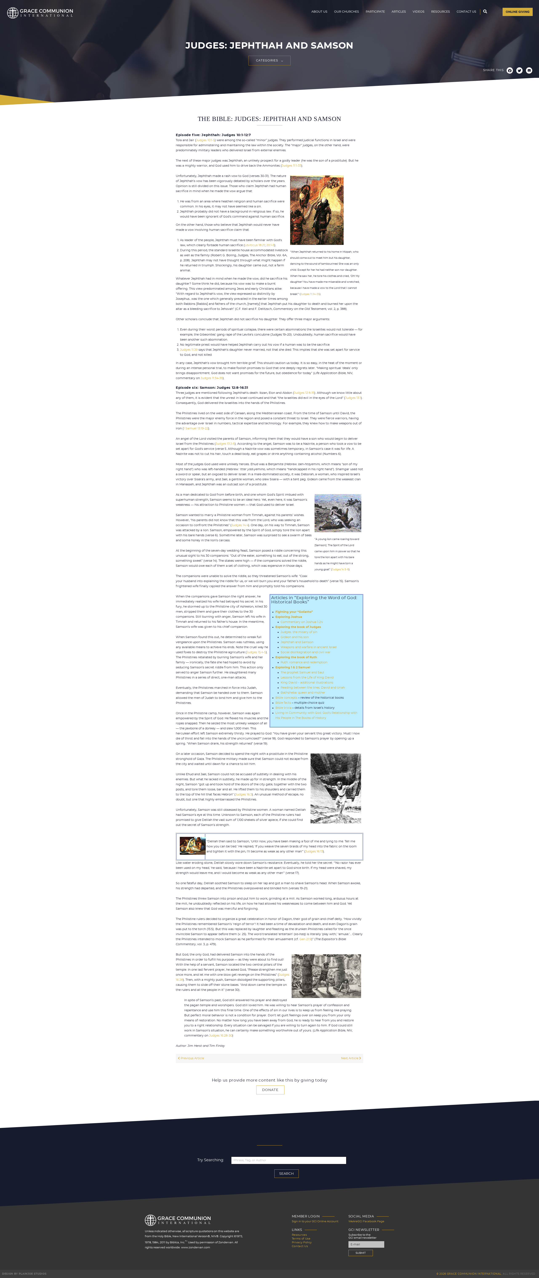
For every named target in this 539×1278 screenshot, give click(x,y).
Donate (270, 1090)
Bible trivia (283, 707)
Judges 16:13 (314, 851)
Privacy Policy (302, 1242)
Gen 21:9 (305, 939)
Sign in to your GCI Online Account (315, 1221)
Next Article (350, 1058)
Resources (440, 11)
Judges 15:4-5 (256, 652)
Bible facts (283, 702)
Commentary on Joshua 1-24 (302, 622)
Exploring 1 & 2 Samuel (292, 667)
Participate (375, 11)
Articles (399, 11)
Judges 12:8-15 (304, 392)
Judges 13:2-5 (225, 443)
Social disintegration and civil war (306, 652)
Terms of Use (301, 1238)
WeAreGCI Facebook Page (366, 1221)
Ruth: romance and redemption (304, 662)
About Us (319, 11)
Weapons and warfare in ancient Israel (309, 647)
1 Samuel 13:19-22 (196, 428)
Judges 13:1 (353, 398)
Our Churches (346, 11)
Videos (418, 11)
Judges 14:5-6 (340, 569)
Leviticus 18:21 (255, 245)
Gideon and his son (295, 637)
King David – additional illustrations (307, 682)
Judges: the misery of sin (299, 632)
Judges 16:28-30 (220, 1035)
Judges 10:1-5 (205, 140)
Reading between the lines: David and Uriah (313, 687)
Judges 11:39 (189, 349)
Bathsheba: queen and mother (303, 692)
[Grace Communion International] (40, 13)
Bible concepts (286, 697)
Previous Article (192, 1058)
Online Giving (518, 12)
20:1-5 (270, 245)
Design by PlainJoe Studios (24, 1274)
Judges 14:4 (239, 525)
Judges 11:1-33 (291, 165)
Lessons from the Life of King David (307, 677)
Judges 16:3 (243, 794)
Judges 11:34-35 (310, 294)
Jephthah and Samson (297, 642)
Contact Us (466, 11)
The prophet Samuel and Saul (302, 672)
